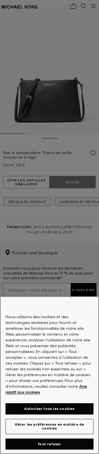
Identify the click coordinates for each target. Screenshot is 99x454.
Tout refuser (49, 444)
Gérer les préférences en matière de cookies (49, 426)
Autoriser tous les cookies (49, 408)
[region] (49, 375)
